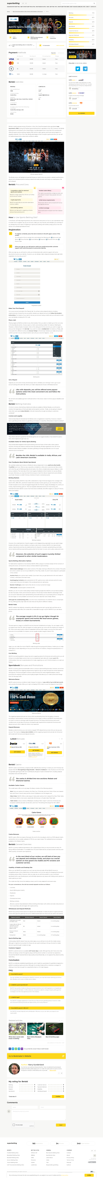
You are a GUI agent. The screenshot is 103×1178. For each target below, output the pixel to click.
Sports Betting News (64, 6)
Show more (53, 1070)
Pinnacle (33, 1160)
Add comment (60, 45)
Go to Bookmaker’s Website (20, 1056)
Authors (69, 1164)
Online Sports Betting (13, 6)
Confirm (58, 1096)
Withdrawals (61, 53)
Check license (60, 428)
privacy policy (64, 1175)
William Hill (34, 1152)
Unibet (33, 1162)
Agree (89, 1175)
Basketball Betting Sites (13, 1155)
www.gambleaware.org (32, 757)
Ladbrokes (34, 1164)
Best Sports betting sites (28, 6)
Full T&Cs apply (34, 756)
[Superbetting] (13, 3)
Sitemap (69, 1162)
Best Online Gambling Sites (78, 6)
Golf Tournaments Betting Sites (15, 1164)
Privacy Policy (70, 1157)
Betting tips (53, 6)
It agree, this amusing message (76, 95)
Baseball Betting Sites (13, 1157)
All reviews (81, 113)
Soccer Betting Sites (12, 1160)
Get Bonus (17, 752)
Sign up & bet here (15, 30)
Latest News (49, 1157)
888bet (33, 1155)
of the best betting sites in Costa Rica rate (20, 45)
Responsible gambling (52, 1164)
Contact (69, 1152)
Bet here (72, 56)
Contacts (93, 6)
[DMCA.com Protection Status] (92, 1162)
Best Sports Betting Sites (53, 1152)
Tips (47, 1162)
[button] (59, 739)
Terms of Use (70, 1160)
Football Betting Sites (12, 1152)
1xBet (32, 1157)
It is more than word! (74, 105)
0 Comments (46, 45)
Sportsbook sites (41, 6)
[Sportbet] (12, 1143)
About (88, 6)
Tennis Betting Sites (12, 1162)
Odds (47, 6)
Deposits (53, 53)
